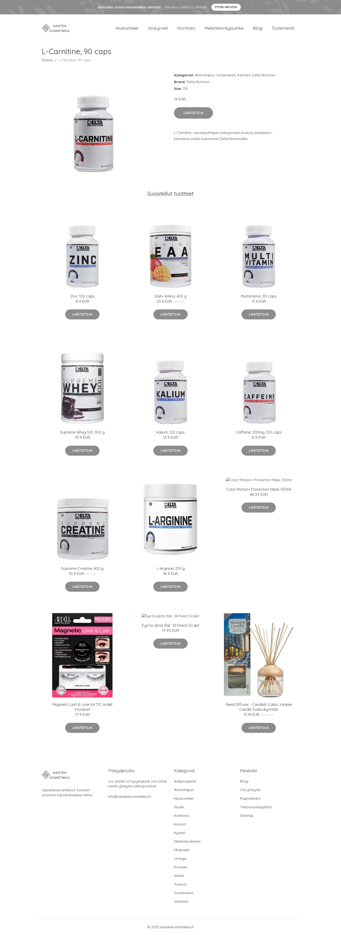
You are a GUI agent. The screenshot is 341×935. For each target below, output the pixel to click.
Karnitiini (244, 75)
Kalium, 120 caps (170, 432)
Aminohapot (205, 75)
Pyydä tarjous (226, 7)
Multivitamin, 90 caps (259, 296)
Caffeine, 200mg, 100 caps (259, 432)
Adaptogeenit (185, 781)
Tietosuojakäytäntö (256, 807)
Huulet (179, 807)
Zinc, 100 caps (82, 296)
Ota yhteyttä (250, 790)
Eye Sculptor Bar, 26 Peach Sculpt (170, 625)
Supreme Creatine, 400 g (82, 568)
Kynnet (179, 833)
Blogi (257, 28)
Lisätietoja (193, 113)
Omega (180, 858)
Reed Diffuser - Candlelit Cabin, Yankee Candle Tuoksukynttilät (259, 707)
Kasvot (180, 824)
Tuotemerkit (283, 28)
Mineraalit (182, 850)
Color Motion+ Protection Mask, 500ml (258, 489)
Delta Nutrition (263, 75)
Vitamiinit (181, 901)
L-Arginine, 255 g (171, 568)
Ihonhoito (186, 28)
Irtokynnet (158, 28)
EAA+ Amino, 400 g (171, 296)
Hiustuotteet (127, 28)
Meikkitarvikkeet (187, 841)
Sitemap (246, 815)
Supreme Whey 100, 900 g (82, 432)
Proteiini (180, 867)
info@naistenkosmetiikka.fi (129, 796)
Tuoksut (180, 884)
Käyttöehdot (250, 798)
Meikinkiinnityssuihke (224, 28)
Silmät (179, 875)
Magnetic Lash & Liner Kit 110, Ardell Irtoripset (82, 707)
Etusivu (47, 60)
